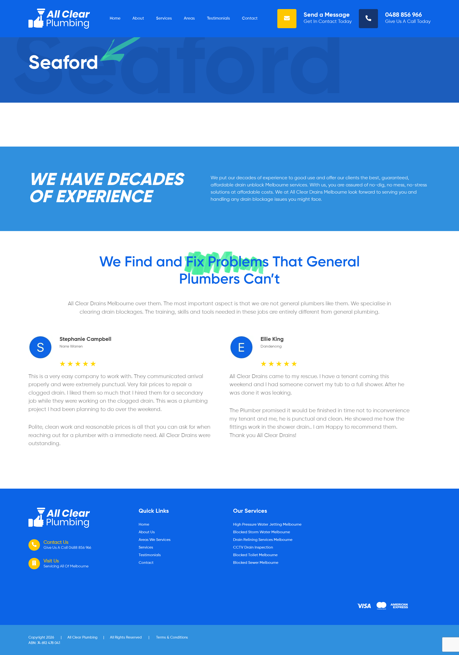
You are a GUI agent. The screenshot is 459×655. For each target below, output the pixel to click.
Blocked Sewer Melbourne (255, 563)
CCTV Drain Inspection (253, 547)
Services (164, 18)
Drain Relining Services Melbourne (262, 540)
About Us (147, 532)
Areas (189, 18)
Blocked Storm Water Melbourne (261, 532)
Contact (249, 18)
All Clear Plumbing (82, 637)
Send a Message (327, 15)
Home (115, 18)
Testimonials (218, 18)
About (138, 18)
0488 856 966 (403, 15)
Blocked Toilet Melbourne (255, 555)
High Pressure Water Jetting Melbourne (267, 525)
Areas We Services (154, 540)
